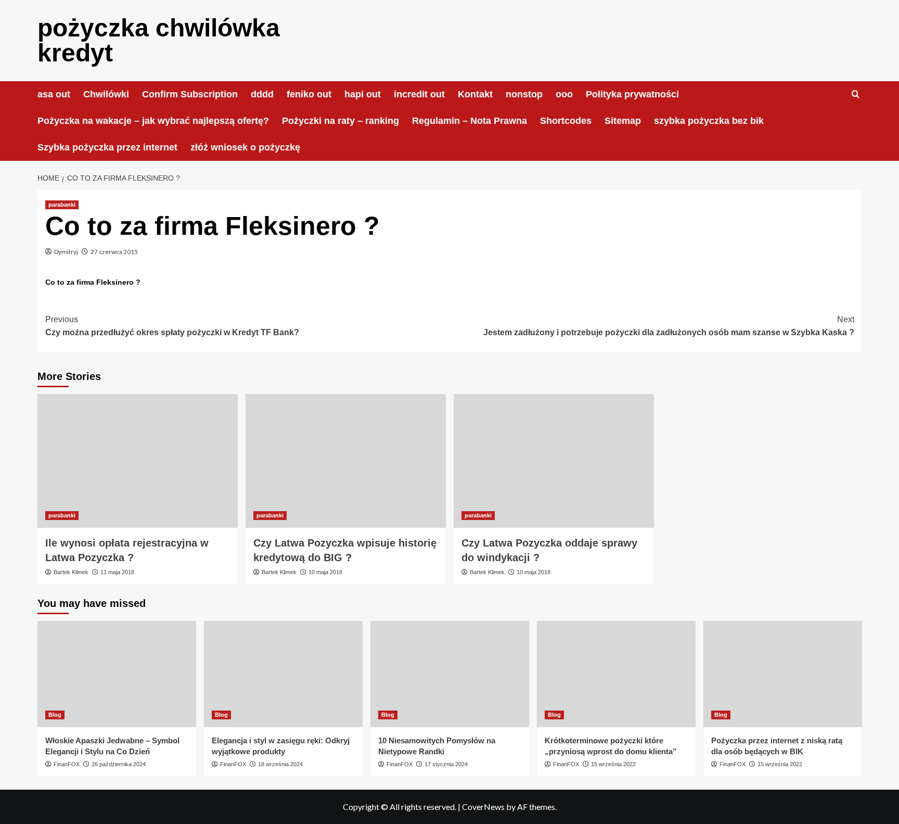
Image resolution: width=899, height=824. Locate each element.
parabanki (61, 204)
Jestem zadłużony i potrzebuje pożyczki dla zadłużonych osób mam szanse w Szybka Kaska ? (668, 326)
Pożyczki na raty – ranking (340, 121)
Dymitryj (66, 252)
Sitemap (623, 121)
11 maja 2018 (117, 572)
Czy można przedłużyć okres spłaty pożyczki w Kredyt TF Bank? (172, 326)
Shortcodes (566, 121)
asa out (53, 94)
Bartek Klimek (71, 572)
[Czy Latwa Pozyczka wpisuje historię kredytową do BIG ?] (346, 461)
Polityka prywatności (632, 94)
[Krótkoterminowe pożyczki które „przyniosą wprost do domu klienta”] (616, 674)
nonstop (524, 94)
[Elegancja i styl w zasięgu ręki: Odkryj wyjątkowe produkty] (283, 674)
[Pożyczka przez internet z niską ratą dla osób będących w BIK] (782, 674)
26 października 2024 (119, 764)
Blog (54, 715)
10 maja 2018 (325, 572)
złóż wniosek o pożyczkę (245, 147)
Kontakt (475, 94)
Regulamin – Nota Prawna (469, 121)
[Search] (855, 94)
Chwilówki (106, 94)
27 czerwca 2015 (114, 252)
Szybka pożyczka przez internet (107, 147)
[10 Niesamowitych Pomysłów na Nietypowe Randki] (449, 674)
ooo (564, 94)
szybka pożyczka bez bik (709, 121)
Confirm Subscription (190, 94)
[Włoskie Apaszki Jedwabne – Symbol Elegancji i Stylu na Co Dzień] (116, 674)
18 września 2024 (280, 764)
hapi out (362, 94)
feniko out (309, 94)
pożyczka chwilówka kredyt (158, 40)
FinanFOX (67, 764)
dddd (262, 94)
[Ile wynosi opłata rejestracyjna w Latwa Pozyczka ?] (137, 461)
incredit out (419, 94)
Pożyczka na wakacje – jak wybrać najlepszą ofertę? (153, 121)
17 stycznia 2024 (446, 764)
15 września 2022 (613, 764)
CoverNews (483, 807)
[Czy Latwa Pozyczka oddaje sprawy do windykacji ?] (554, 461)
